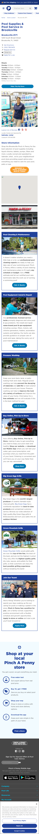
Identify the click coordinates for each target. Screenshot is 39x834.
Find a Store (19, 731)
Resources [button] (6, 795)
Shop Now (19, 466)
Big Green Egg (21, 504)
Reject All (19, 826)
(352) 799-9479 (9, 47)
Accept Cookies (19, 831)
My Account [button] (6, 800)
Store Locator (11, 17)
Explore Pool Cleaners (25, 13)
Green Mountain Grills (11, 551)
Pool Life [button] (5, 791)
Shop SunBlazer (9, 13)
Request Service (9, 50)
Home (3, 17)
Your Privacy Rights (19, 820)
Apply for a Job (9, 55)
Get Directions (9, 45)
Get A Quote (19, 285)
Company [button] (5, 786)
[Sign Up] (19, 762)
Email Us (8, 52)
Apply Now (19, 626)
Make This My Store (17, 86)
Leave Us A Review (9, 130)
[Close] (36, 804)
